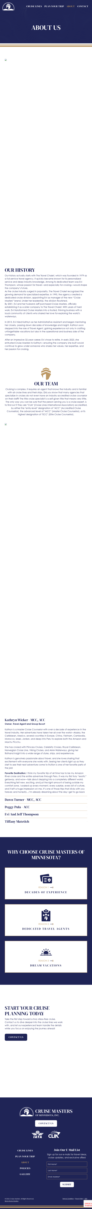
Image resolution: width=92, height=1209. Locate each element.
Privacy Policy (79, 1198)
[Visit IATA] (38, 1134)
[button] (46, 799)
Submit (67, 1184)
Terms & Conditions (68, 1198)
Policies (25, 1168)
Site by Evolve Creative (11, 1201)
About (70, 6)
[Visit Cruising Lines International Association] (54, 1134)
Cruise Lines (34, 6)
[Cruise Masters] (8, 6)
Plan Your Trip (54, 6)
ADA (86, 1198)
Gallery (25, 1174)
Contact (82, 6)
